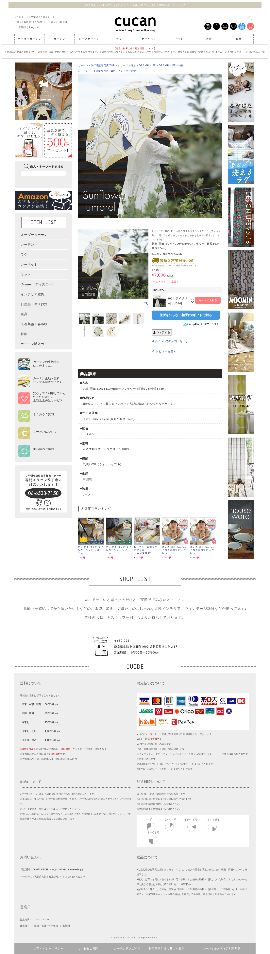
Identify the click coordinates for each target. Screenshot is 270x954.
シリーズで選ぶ (127, 65)
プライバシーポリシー (48, 948)
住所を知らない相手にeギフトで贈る (186, 315)
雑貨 (209, 38)
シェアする (163, 332)
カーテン (59, 38)
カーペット (149, 38)
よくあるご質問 (87, 948)
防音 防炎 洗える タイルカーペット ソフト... (118, 550)
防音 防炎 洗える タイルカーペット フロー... (90, 550)
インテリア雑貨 (127, 71)
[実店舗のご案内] (42, 454)
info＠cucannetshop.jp (71, 869)
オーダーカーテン (29, 38)
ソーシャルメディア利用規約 (221, 948)
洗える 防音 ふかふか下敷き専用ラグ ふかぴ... (174, 550)
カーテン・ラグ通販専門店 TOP (96, 65)
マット (179, 38)
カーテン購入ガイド (127, 948)
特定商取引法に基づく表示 (166, 948)
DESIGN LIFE (147, 65)
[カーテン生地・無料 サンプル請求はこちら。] (42, 385)
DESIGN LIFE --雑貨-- (172, 65)
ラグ (119, 38)
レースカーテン (89, 38)
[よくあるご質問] (42, 419)
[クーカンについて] (42, 436)
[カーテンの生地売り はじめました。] (42, 368)
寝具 (239, 38)
